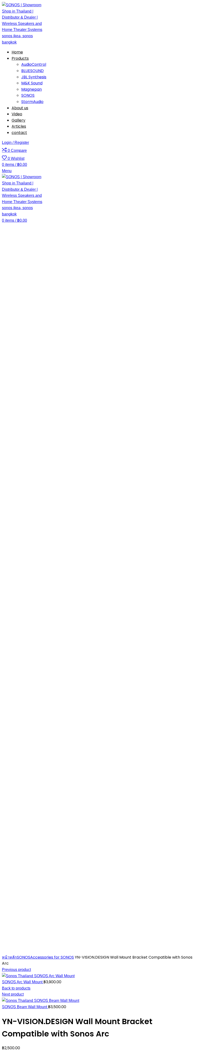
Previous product (16, 970)
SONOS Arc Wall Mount (22, 982)
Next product (13, 994)
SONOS (23, 957)
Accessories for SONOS (52, 957)
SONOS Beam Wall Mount (25, 1007)
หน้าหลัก (9, 957)
